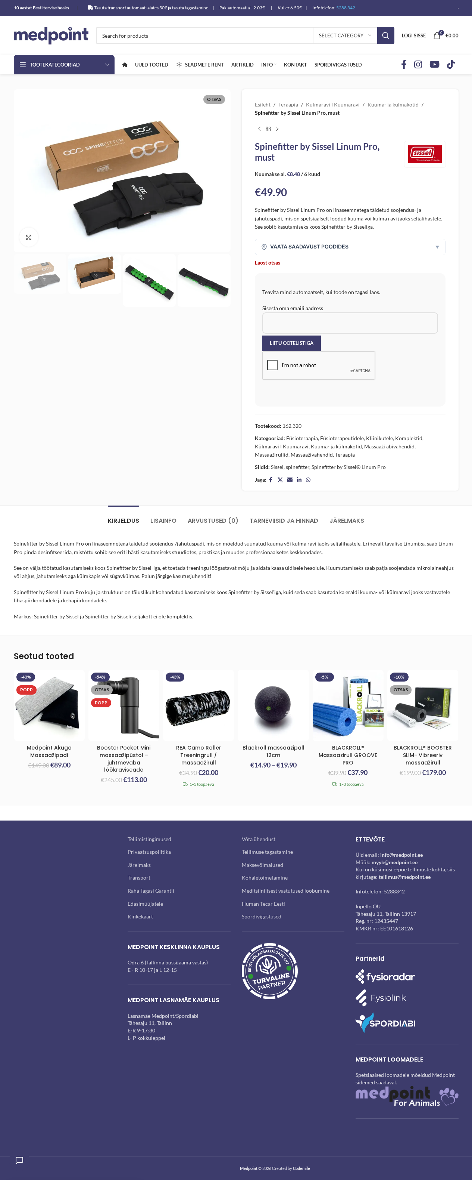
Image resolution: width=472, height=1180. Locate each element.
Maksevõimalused (262, 865)
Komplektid (408, 438)
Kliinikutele (379, 438)
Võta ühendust (258, 839)
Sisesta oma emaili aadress (292, 308)
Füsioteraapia (302, 438)
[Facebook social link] (403, 64)
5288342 (394, 891)
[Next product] (277, 129)
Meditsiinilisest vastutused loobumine (285, 890)
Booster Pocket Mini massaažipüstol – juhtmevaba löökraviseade (123, 758)
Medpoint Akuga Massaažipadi (49, 751)
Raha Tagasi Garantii (151, 890)
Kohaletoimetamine (265, 877)
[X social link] (280, 480)
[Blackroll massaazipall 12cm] (273, 705)
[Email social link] (290, 480)
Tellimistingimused (149, 839)
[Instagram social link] (418, 64)
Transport (139, 877)
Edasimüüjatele (145, 904)
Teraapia (288, 104)
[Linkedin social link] (299, 480)
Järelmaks (139, 865)
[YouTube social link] (434, 64)
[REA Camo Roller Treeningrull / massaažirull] (198, 705)
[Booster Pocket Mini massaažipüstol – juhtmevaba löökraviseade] (123, 705)
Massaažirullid (271, 454)
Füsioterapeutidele (342, 438)
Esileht (263, 104)
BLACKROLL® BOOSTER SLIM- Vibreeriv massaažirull (423, 755)
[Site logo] (51, 35)
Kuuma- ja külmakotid (393, 104)
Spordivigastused (261, 916)
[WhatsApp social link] (308, 480)
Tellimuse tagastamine (267, 852)
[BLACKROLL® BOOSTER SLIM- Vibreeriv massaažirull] (422, 705)
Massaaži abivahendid (389, 446)
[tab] (123, 517)
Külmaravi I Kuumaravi (333, 104)
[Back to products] (268, 129)
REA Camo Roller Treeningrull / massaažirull (198, 755)
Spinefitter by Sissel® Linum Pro (349, 467)
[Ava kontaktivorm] (19, 1160)
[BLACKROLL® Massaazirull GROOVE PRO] (348, 705)
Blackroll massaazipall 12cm (273, 751)
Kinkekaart (140, 916)
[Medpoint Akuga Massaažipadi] (49, 705)
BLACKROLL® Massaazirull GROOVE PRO (348, 755)
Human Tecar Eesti (263, 904)
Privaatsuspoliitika (149, 852)
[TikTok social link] (451, 64)
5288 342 (345, 7)
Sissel (277, 467)
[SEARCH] (385, 35)
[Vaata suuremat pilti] (28, 237)
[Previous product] (259, 129)
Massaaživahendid (312, 454)
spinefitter (297, 467)
